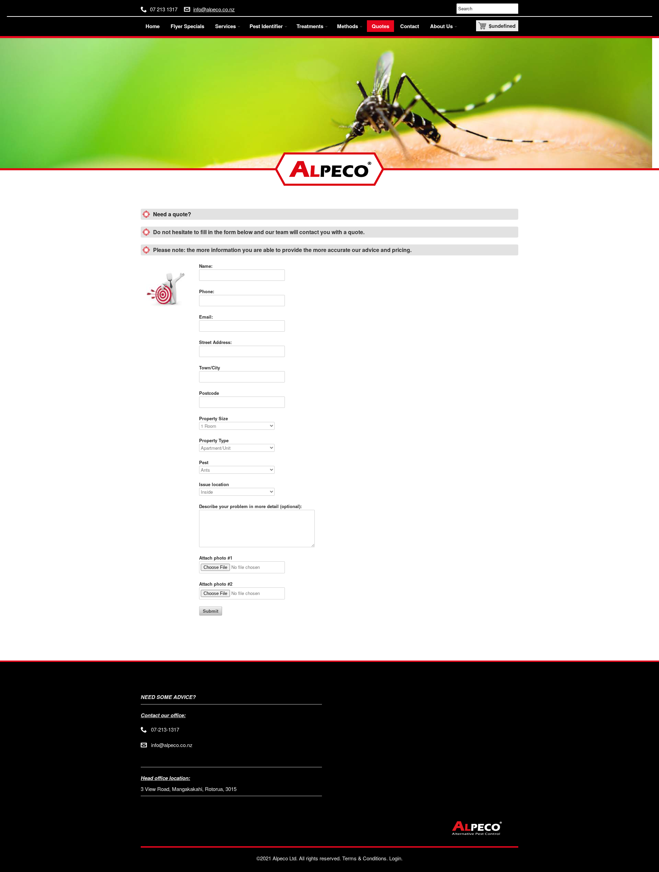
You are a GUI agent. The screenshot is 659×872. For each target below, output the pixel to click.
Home (153, 26)
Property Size (213, 418)
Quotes (380, 26)
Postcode (209, 393)
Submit (210, 611)
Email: (206, 316)
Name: (205, 266)
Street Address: (215, 342)
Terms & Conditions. (365, 858)
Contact (409, 26)
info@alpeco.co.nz (214, 9)
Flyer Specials (187, 26)
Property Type (214, 440)
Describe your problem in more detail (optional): (250, 506)
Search (465, 8)
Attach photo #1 (215, 557)
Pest (203, 462)
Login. (396, 858)
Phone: (206, 291)
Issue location (214, 484)
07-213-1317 (165, 729)
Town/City (209, 367)
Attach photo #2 (215, 584)
